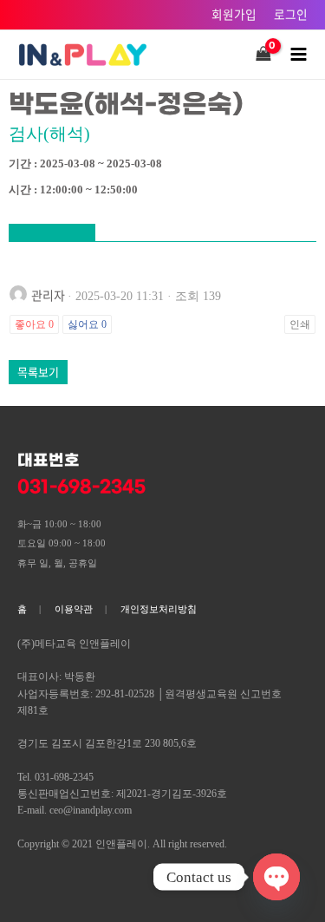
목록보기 (38, 371)
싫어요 (87, 324)
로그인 (291, 14)
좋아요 (34, 324)
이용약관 (74, 609)
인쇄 (299, 324)
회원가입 (234, 14)
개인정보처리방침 (158, 609)
